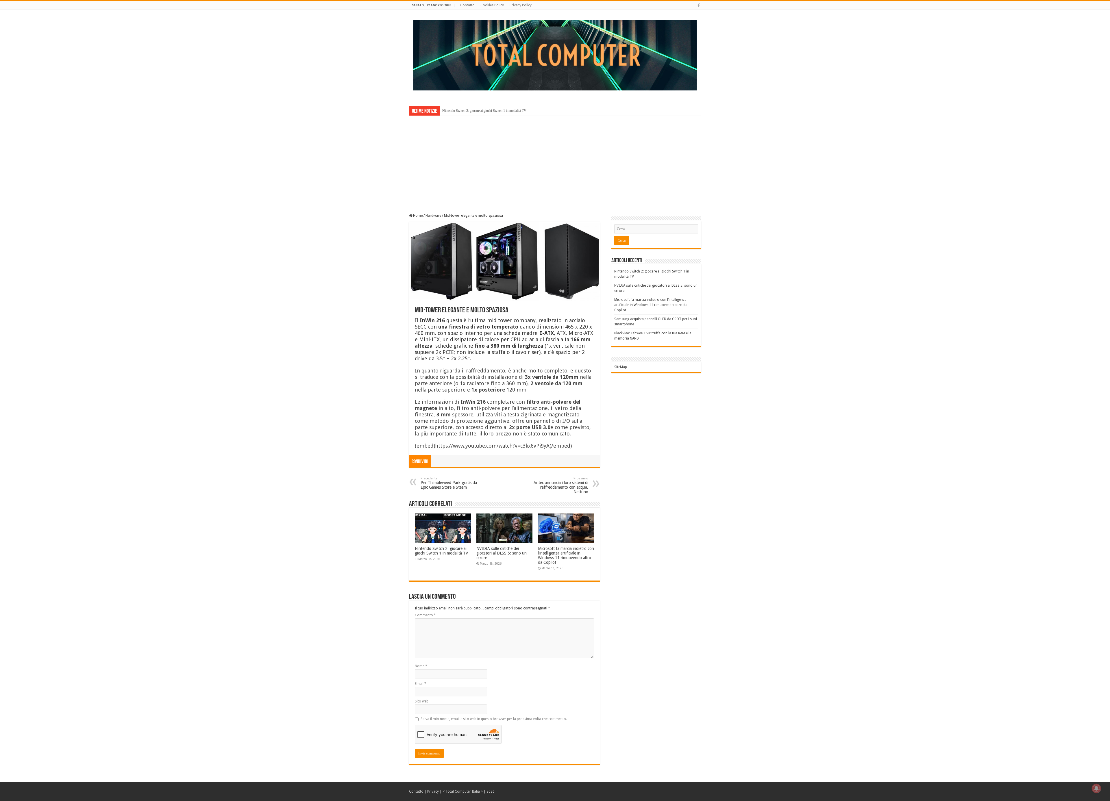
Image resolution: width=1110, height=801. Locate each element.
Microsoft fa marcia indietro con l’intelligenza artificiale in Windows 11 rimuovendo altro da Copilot (566, 555)
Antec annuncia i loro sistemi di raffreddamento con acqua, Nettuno (561, 485)
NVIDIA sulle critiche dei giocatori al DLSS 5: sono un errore (501, 553)
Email (420, 684)
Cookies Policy (492, 5)
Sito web (421, 701)
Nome (421, 666)
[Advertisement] (555, 160)
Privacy (433, 791)
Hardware (433, 216)
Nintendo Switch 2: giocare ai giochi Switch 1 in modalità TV (484, 111)
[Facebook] (698, 5)
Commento (425, 615)
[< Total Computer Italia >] (555, 55)
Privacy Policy (521, 5)
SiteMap (620, 367)
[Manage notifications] (1096, 788)
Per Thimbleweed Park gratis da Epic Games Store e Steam (449, 483)
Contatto (467, 5)
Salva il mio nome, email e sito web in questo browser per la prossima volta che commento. (494, 719)
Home (417, 216)
